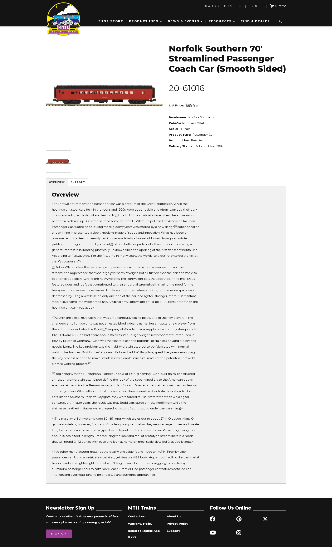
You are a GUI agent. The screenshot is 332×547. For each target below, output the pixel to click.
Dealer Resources (221, 5)
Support (78, 182)
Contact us (136, 516)
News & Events (183, 21)
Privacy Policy (177, 523)
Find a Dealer (255, 21)
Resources (220, 21)
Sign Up (58, 533)
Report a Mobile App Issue (144, 533)
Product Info (144, 21)
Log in (256, 5)
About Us (174, 516)
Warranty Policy (140, 523)
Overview (57, 182)
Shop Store (110, 21)
